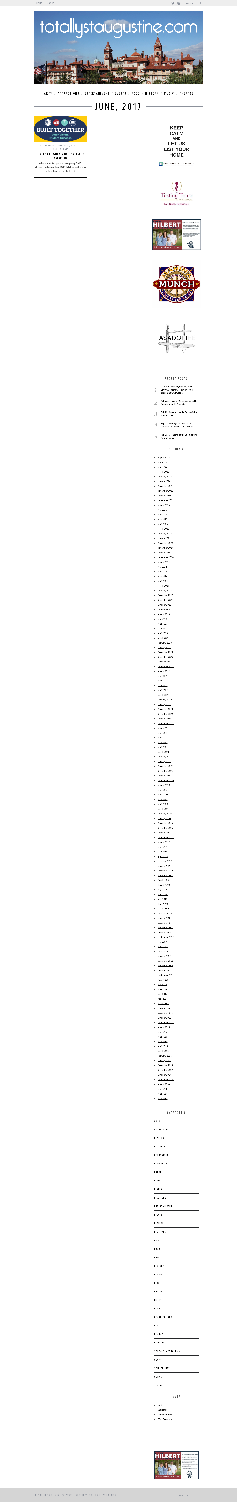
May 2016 (162, 994)
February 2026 (165, 476)
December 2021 (165, 709)
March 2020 (163, 809)
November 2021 (165, 714)
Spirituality (162, 1368)
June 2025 (163, 514)
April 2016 (163, 999)
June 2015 (163, 1037)
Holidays (159, 1274)
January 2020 (164, 818)
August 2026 (164, 457)
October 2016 (164, 970)
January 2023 (164, 647)
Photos (158, 1334)
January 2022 (164, 704)
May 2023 (162, 628)
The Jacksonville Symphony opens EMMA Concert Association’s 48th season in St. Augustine (177, 389)
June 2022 (163, 680)
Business (159, 1146)
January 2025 (164, 538)
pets (157, 1325)
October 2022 (164, 661)
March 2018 (163, 908)
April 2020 (163, 804)
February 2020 (165, 813)
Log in (160, 1405)
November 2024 (165, 547)
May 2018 (162, 899)
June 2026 (163, 467)
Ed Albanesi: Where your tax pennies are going (60, 156)
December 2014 (165, 1065)
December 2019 (165, 823)
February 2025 (165, 533)
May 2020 (162, 799)
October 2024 (164, 552)
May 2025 (162, 519)
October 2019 (164, 832)
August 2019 (164, 842)
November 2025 (165, 491)
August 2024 (164, 562)
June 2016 (163, 989)
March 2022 (163, 695)
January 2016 (164, 1008)
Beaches (159, 1138)
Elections (160, 1197)
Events (121, 93)
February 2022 (165, 699)
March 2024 (163, 585)
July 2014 (162, 1089)
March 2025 (163, 528)
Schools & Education (167, 1351)
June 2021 (163, 737)
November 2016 (165, 965)
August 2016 (164, 980)
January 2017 (164, 956)
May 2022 (162, 685)
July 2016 (162, 984)
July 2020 (162, 790)
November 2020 (165, 771)
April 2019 (163, 856)
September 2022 (166, 666)
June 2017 (163, 946)
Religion (159, 1342)
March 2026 (163, 472)
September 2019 (166, 837)
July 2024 (162, 566)
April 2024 (163, 581)
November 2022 (165, 657)
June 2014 (163, 1093)
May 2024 (162, 576)
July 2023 (162, 619)
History (152, 93)
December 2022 (165, 652)
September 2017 (166, 937)
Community (63, 145)
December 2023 (165, 595)
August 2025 (164, 505)
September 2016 (166, 975)
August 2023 (164, 614)
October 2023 (164, 604)
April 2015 (163, 1046)
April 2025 (163, 524)
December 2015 (165, 1013)
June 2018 (163, 894)
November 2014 (165, 1070)
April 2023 (163, 633)
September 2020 (166, 780)
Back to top (184, 1495)
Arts (48, 93)
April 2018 (163, 904)
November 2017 (165, 927)
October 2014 (164, 1074)
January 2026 (164, 481)
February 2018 (165, 913)
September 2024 (166, 557)
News (74, 145)
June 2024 (163, 571)
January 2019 (164, 866)
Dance (157, 1172)
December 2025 (165, 486)
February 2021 (165, 756)
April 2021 (163, 747)
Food (136, 93)
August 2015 (164, 1027)
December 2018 (165, 870)
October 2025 (164, 495)
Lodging (159, 1291)
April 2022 (163, 690)
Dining (158, 1180)
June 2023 (163, 623)
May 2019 (162, 851)
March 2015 (163, 1051)
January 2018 (164, 918)
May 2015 (162, 1041)
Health (158, 1257)
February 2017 (165, 951)
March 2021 (163, 752)
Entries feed (163, 1410)
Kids (157, 1283)
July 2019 (162, 847)
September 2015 (166, 1022)
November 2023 (165, 600)
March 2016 (163, 1003)
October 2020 (164, 775)
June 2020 (163, 794)
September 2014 (166, 1079)
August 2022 (164, 671)
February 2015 (165, 1055)
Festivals (160, 1231)
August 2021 (164, 728)
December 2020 (165, 766)
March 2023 (163, 638)
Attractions (68, 93)
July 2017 (162, 942)
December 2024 (165, 543)
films (157, 1240)
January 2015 (164, 1060)
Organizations (163, 1317)
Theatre (186, 93)
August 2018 (164, 885)
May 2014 (162, 1098)
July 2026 (162, 462)
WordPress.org (165, 1419)
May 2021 (162, 742)
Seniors (159, 1359)
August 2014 (164, 1084)
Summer (158, 1376)
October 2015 (164, 1018)
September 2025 (166, 500)
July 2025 (162, 509)
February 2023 (165, 642)
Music (169, 93)
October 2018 (164, 880)
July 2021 (162, 733)
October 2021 (164, 718)
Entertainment (97, 93)
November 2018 (165, 875)
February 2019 (165, 861)
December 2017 (165, 923)
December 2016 (165, 961)
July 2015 (162, 1032)
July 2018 (162, 889)
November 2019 (165, 828)
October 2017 (164, 932)
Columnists (47, 145)
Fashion (159, 1223)
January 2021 (164, 761)
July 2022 (162, 676)
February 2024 (165, 590)
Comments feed (165, 1414)
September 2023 (166, 609)
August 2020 (164, 785)
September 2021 (166, 723)
